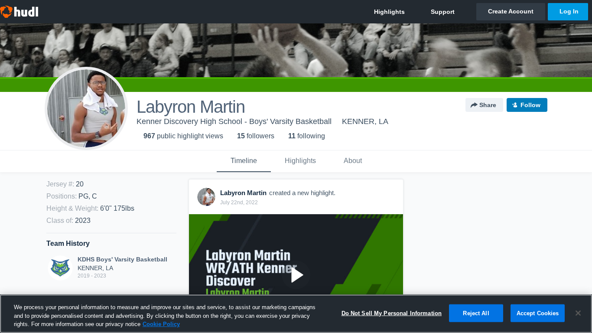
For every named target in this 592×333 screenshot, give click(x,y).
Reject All (476, 313)
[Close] (578, 313)
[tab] (244, 161)
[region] (296, 313)
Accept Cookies (538, 313)
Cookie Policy (161, 324)
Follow (530, 104)
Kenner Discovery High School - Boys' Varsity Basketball (234, 121)
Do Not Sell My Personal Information (392, 313)
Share (487, 104)
